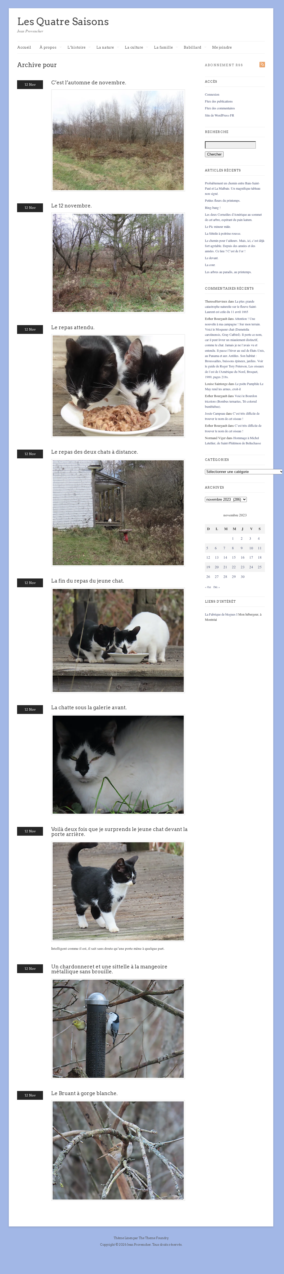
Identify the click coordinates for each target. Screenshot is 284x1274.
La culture (134, 47)
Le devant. (211, 258)
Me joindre (222, 47)
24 (251, 566)
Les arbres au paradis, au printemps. (228, 272)
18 (260, 557)
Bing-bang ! (213, 207)
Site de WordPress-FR (219, 115)
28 (225, 576)
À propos (47, 47)
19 (208, 566)
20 (217, 566)
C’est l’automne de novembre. (88, 82)
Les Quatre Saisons (63, 21)
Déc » (216, 587)
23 (243, 566)
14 (225, 557)
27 (217, 576)
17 (251, 557)
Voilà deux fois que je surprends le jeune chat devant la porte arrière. (119, 831)
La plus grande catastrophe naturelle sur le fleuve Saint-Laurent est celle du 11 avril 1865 (231, 306)
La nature (105, 47)
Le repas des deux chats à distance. (94, 452)
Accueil (24, 47)
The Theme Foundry (153, 1238)
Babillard (192, 47)
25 (260, 566)
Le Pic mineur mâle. (218, 226)
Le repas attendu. (72, 327)
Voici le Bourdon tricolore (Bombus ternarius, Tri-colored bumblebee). (231, 401)
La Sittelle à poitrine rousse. (223, 233)
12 (208, 557)
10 (251, 547)
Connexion (212, 94)
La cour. (210, 264)
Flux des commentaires (220, 108)
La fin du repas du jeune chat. (87, 581)
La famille (163, 47)
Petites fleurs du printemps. (222, 200)
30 (243, 576)
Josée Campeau (215, 413)
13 (217, 557)
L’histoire (76, 47)
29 (234, 576)
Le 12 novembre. (71, 206)
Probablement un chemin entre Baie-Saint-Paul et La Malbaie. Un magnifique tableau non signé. (232, 188)
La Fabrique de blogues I (221, 614)
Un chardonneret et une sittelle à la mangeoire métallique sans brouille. (109, 969)
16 (243, 557)
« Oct (208, 587)
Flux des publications (219, 101)
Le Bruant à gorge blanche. (84, 1093)
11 (260, 547)
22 (234, 566)
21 (225, 566)
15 (234, 557)
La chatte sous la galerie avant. (89, 707)
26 (208, 576)
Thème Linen (123, 1238)
